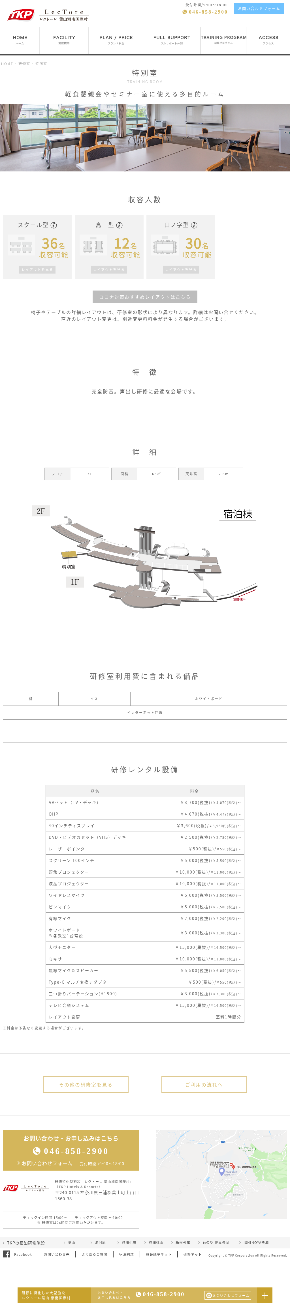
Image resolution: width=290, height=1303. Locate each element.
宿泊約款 (126, 1254)
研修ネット (193, 1254)
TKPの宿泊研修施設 (26, 1243)
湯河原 (100, 1242)
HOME (7, 63)
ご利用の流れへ (204, 1084)
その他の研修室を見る (86, 1084)
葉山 (71, 1242)
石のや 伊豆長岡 (215, 1242)
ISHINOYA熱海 (256, 1242)
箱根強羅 (183, 1242)
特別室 (41, 63)
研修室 (24, 63)
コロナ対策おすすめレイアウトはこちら (145, 296)
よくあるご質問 (94, 1254)
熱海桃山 (156, 1242)
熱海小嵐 (129, 1242)
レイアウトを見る (37, 269)
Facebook (23, 1254)
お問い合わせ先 (57, 1254)
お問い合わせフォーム (259, 8)
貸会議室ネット (159, 1254)
